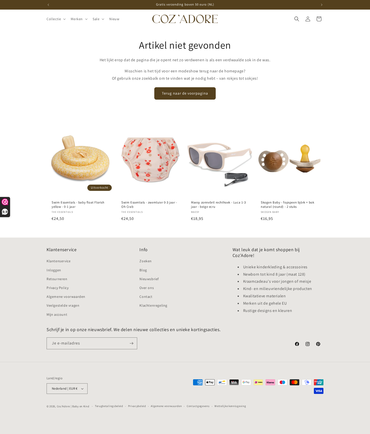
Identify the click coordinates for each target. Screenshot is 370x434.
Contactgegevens (198, 406)
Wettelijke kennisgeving (230, 406)
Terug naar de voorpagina (185, 93)
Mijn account (57, 314)
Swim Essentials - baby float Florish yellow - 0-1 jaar (78, 204)
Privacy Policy (57, 287)
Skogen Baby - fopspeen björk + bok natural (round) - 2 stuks (287, 204)
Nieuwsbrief (149, 279)
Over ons (146, 287)
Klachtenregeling (153, 305)
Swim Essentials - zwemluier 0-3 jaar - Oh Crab (149, 204)
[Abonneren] (131, 343)
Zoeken (145, 261)
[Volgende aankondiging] (321, 5)
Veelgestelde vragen (63, 305)
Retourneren (57, 279)
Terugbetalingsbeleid (109, 406)
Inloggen (54, 270)
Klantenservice (58, 261)
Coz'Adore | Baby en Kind (73, 406)
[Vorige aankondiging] (48, 5)
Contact (145, 296)
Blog (143, 270)
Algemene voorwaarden (66, 296)
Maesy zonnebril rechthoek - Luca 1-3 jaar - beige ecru (218, 204)
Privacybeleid (137, 406)
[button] (56, 19)
